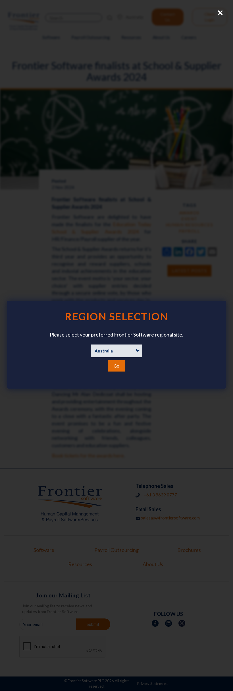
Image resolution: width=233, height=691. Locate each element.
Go (116, 365)
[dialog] (116, 345)
